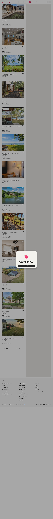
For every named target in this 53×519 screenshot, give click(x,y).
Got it (26, 265)
